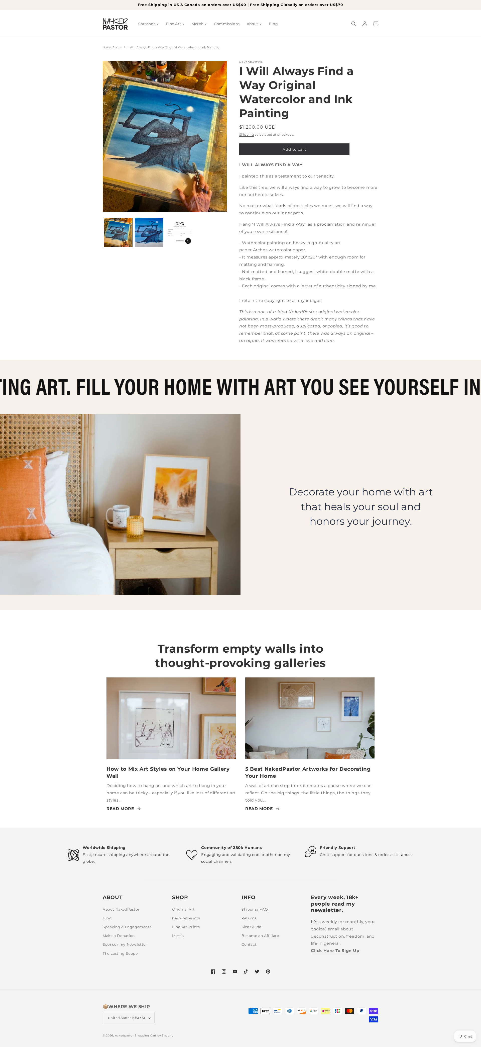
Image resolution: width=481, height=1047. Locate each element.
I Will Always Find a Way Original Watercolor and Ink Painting (174, 47)
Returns (249, 918)
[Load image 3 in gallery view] (180, 232)
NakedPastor (112, 47)
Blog (107, 918)
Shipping (246, 134)
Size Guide (251, 927)
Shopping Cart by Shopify (154, 1035)
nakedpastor (124, 1035)
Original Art (183, 909)
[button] (353, 23)
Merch (178, 935)
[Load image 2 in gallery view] (149, 232)
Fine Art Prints (186, 927)
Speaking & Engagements (127, 927)
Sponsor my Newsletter (125, 944)
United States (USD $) (126, 1018)
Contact (249, 944)
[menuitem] (149, 24)
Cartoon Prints (186, 918)
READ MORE (120, 808)
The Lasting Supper (121, 953)
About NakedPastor (121, 909)
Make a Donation (119, 935)
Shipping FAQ (255, 909)
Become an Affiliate (260, 935)
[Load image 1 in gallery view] (118, 232)
